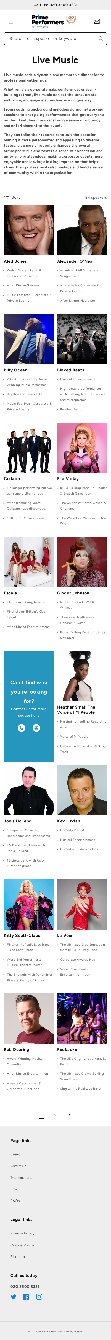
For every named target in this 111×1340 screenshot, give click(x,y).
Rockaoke (67, 1049)
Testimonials (21, 1177)
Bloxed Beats (70, 369)
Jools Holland (18, 821)
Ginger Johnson (73, 593)
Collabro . (14, 478)
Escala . (12, 593)
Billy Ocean (16, 369)
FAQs (15, 1201)
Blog (14, 1189)
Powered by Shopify (71, 1331)
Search (16, 1154)
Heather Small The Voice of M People (76, 710)
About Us (18, 1166)
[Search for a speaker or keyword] (101, 38)
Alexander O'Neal (75, 261)
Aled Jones (15, 261)
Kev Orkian (68, 821)
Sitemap (17, 1257)
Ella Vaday (68, 478)
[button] (11, 21)
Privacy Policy (22, 1233)
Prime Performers (48, 1331)
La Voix (65, 935)
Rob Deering (16, 1049)
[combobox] (55, 39)
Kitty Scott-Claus (22, 935)
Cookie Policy (22, 1245)
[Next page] (69, 1115)
